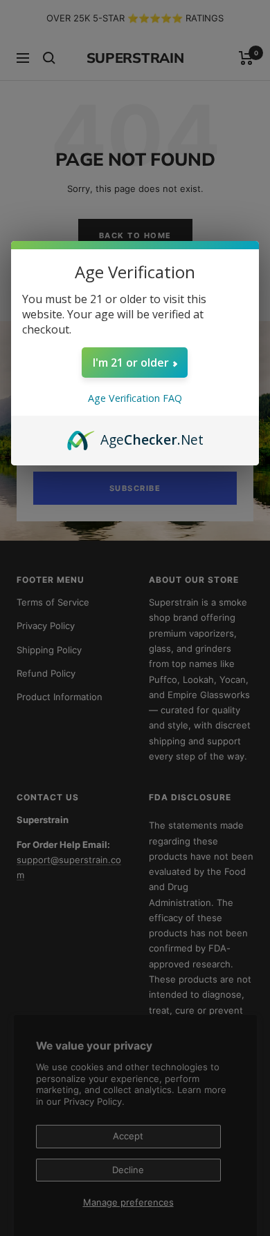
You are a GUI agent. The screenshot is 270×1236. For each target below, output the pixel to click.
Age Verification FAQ (135, 398)
